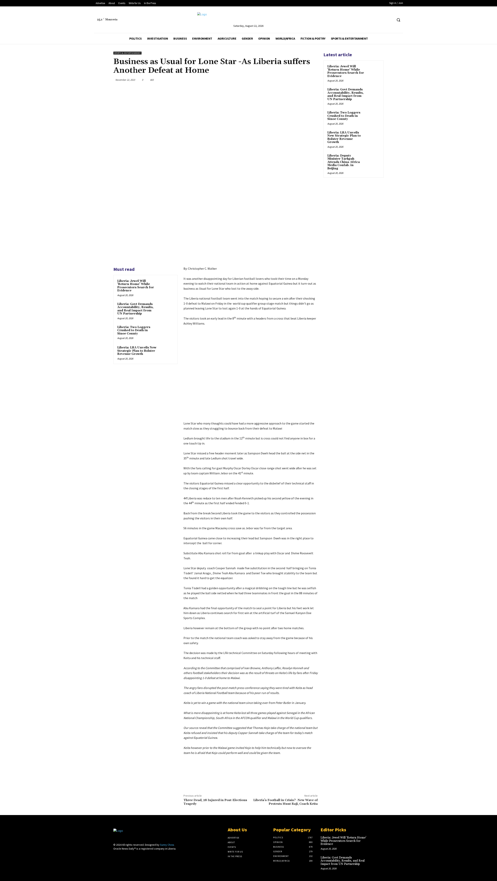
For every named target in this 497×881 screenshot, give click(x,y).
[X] (390, 20)
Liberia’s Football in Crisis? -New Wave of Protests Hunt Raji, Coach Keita (285, 802)
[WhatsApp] (304, 80)
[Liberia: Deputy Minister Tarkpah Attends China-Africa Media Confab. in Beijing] (373, 160)
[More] (313, 80)
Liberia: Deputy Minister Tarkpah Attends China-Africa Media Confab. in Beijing (343, 162)
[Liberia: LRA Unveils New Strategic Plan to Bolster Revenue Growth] (166, 352)
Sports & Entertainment (127, 53)
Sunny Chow (167, 844)
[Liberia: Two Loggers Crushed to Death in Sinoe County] (166, 332)
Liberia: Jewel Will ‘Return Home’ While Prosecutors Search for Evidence (135, 286)
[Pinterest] (295, 80)
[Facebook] (383, 20)
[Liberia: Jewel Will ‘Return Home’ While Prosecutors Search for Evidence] (166, 286)
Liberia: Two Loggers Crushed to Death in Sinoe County (133, 330)
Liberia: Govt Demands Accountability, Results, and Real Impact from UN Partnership (135, 309)
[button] (398, 19)
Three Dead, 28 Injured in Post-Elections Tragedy (215, 802)
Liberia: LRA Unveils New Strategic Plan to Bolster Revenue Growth (136, 351)
